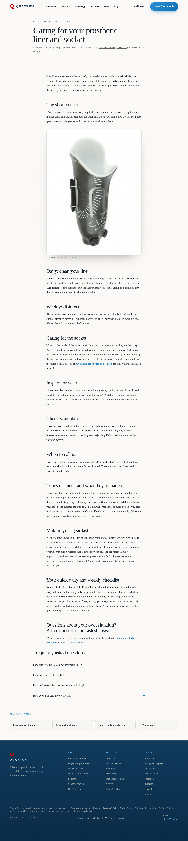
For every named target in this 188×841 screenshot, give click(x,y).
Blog (116, 6)
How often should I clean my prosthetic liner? (57, 664)
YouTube (149, 794)
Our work (110, 768)
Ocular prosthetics (76, 768)
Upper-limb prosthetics (78, 763)
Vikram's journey (114, 763)
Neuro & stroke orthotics (79, 773)
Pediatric (72, 778)
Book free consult (164, 6)
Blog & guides (113, 789)
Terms (121, 818)
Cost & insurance (76, 789)
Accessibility (93, 818)
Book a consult (151, 773)
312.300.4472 (151, 758)
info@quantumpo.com (155, 763)
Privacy (80, 818)
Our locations (151, 768)
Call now (139, 6)
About (106, 6)
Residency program (115, 778)
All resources (39, 51)
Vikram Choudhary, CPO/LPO (113, 47)
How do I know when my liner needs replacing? (58, 685)
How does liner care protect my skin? (53, 695)
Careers (109, 784)
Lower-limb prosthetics (78, 758)
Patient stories (112, 773)
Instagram (149, 784)
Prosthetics (50, 6)
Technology (79, 6)
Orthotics (65, 6)
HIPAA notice (108, 818)
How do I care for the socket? (48, 675)
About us (110, 758)
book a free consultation (72, 642)
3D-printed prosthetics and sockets (93, 363)
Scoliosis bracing (76, 784)
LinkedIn (149, 789)
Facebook (149, 778)
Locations (94, 6)
